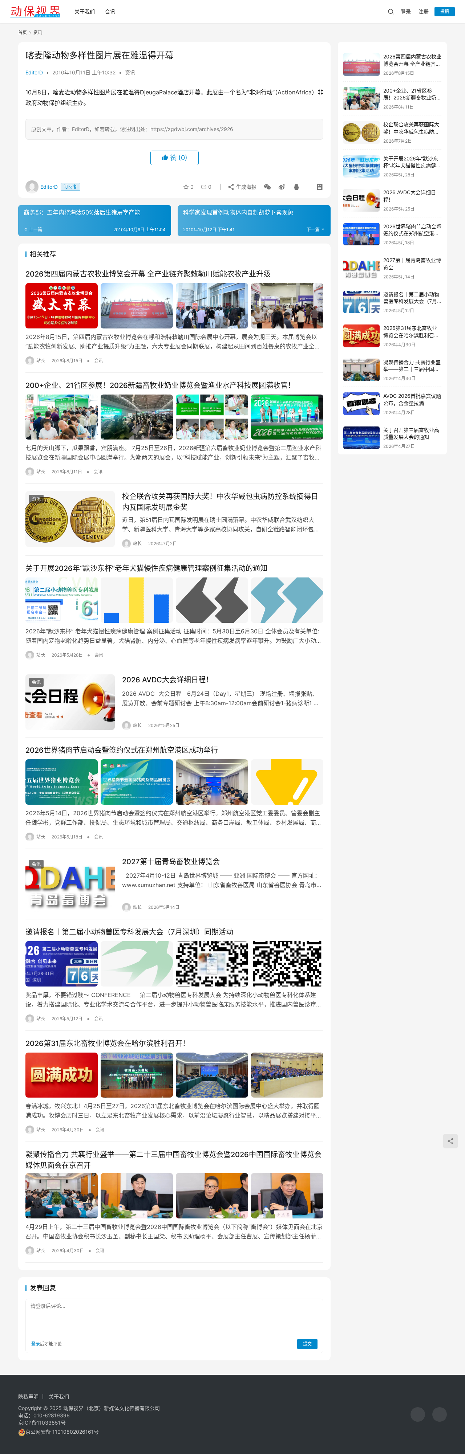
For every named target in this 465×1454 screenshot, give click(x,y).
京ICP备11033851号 (42, 1423)
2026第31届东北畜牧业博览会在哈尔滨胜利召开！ (107, 1043)
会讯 (110, 11)
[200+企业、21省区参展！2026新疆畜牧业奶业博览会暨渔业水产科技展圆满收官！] (174, 417)
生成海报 (245, 187)
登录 (406, 11)
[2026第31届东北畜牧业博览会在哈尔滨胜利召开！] (174, 1075)
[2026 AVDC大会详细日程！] (70, 702)
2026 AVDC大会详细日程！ (167, 679)
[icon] (418, 1414)
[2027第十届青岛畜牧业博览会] (70, 884)
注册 (423, 11)
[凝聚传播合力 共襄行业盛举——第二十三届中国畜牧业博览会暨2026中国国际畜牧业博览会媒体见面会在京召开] (174, 1195)
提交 (307, 1344)
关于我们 (84, 11)
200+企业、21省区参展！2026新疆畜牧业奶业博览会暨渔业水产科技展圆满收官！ (160, 385)
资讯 (130, 72)
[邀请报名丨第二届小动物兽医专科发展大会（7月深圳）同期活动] (174, 963)
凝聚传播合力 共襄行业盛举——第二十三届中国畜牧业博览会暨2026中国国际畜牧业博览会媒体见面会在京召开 (173, 1159)
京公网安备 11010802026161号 (62, 1432)
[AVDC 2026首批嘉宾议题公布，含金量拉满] (361, 403)
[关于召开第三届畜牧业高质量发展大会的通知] (361, 437)
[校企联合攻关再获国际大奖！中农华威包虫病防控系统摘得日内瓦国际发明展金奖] (70, 519)
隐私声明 (28, 1396)
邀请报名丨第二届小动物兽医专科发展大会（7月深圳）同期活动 (129, 932)
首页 (22, 32)
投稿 (444, 11)
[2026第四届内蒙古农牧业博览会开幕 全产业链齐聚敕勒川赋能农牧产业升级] (174, 305)
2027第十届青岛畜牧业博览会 (171, 861)
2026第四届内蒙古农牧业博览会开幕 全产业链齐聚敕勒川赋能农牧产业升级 (148, 274)
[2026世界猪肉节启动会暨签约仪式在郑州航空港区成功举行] (174, 781)
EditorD (34, 72)
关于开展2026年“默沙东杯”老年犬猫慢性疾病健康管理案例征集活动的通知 (146, 568)
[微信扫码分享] (267, 186)
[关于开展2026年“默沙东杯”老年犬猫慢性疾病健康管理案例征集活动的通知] (174, 599)
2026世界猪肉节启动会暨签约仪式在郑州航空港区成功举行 (121, 750)
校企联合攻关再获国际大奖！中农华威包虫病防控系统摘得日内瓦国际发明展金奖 (220, 501)
